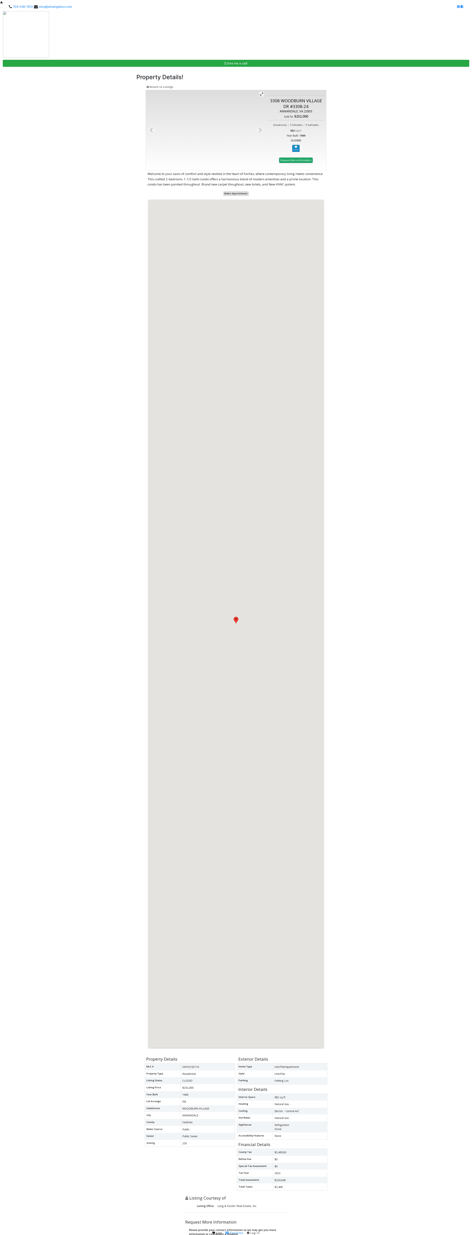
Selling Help (390, 34)
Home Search (331, 34)
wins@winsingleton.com (55, 6)
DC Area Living (437, 34)
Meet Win (352, 34)
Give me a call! (236, 63)
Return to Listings (161, 87)
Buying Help (370, 34)
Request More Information (295, 160)
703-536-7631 (23, 6)
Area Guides (413, 34)
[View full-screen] (261, 94)
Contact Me (459, 34)
